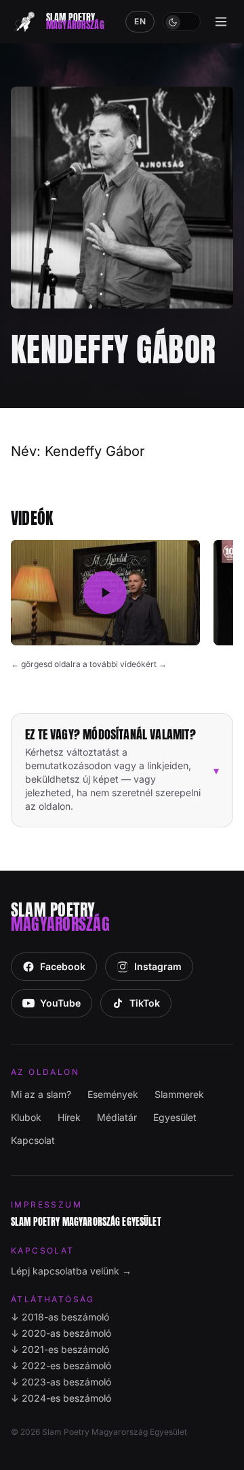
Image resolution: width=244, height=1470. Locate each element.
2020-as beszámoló (61, 1333)
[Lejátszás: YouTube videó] (105, 593)
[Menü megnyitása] (221, 21)
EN (140, 21)
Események (112, 1094)
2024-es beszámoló (61, 1398)
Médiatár (117, 1117)
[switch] (182, 21)
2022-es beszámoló (61, 1365)
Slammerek (179, 1094)
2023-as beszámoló (61, 1381)
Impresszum (46, 1204)
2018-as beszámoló (60, 1317)
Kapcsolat (33, 1140)
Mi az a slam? (41, 1094)
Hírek (69, 1117)
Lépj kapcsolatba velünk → (71, 1271)
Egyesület (175, 1117)
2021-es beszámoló (60, 1349)
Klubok (26, 1117)
